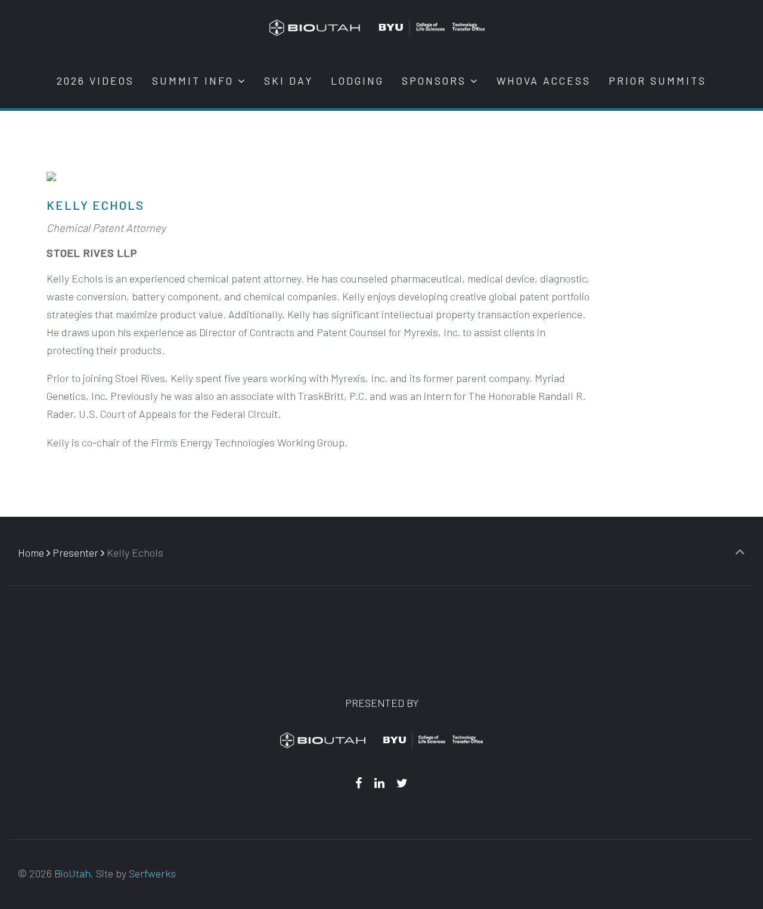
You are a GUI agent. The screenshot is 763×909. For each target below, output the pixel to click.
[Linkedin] (379, 782)
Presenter (75, 552)
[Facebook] (358, 782)
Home (31, 552)
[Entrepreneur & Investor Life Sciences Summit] (377, 27)
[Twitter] (402, 782)
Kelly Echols (95, 205)
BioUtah (72, 873)
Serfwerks (152, 873)
